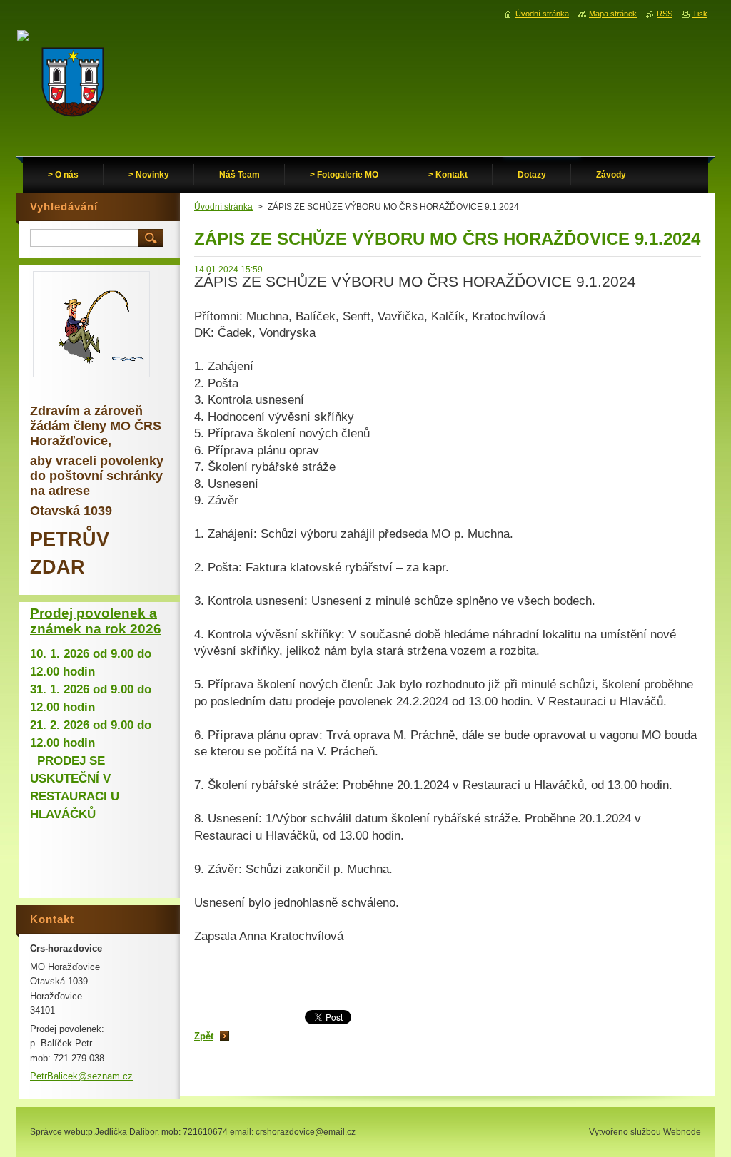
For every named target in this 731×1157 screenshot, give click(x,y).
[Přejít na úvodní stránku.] (73, 85)
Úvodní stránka (223, 207)
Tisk (699, 13)
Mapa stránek (613, 13)
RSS (664, 13)
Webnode (682, 1132)
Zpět (203, 1036)
